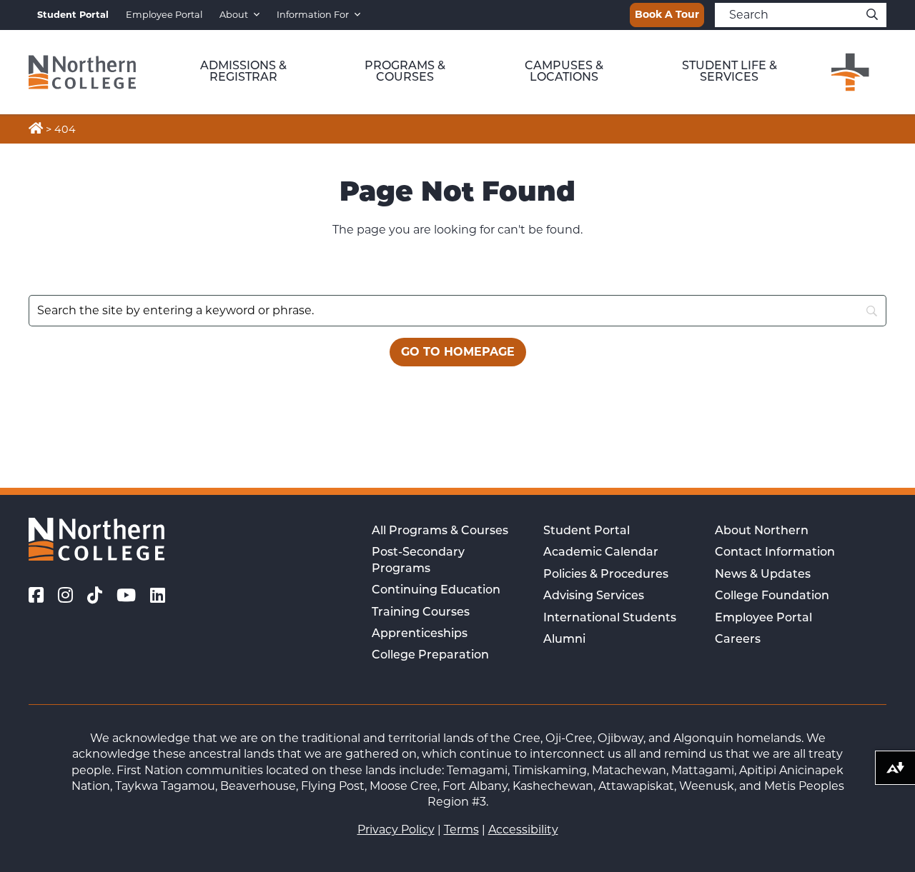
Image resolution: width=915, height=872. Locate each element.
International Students (609, 618)
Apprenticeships (420, 634)
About (233, 14)
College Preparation (430, 655)
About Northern (761, 531)
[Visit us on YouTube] (126, 595)
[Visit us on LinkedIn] (157, 595)
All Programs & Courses (440, 531)
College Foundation (772, 596)
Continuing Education (436, 590)
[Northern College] (82, 72)
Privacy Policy (396, 829)
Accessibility (523, 829)
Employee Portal (164, 14)
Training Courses (421, 612)
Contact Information (775, 552)
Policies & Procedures (605, 575)
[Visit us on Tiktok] (94, 595)
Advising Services (593, 596)
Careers (738, 640)
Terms (461, 829)
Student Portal (586, 531)
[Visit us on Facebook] (36, 595)
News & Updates (763, 575)
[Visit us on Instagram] (65, 595)
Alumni (564, 640)
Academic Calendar (600, 552)
